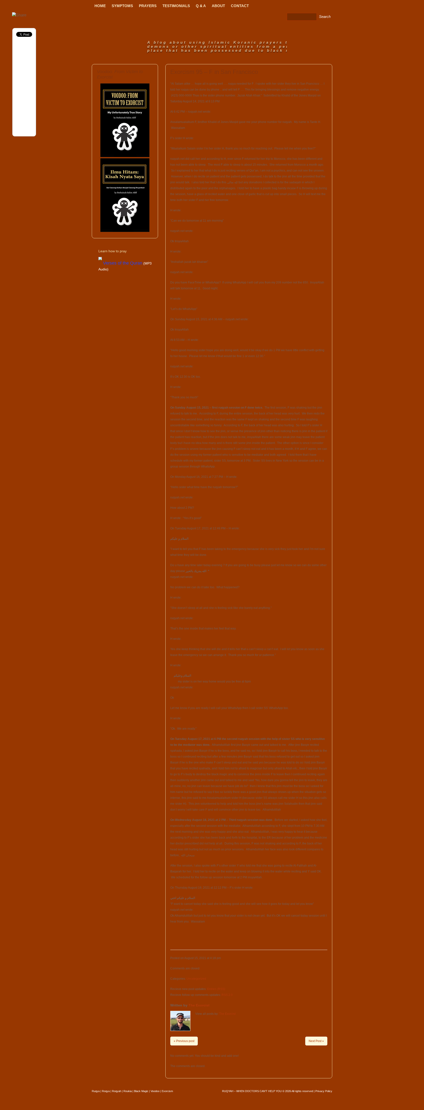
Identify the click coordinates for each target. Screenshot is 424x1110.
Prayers (148, 6)
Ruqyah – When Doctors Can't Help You (252, 1091)
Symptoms (122, 6)
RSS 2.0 (227, 995)
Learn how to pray (112, 251)
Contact (240, 6)
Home (100, 6)
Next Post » (316, 1041)
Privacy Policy (323, 1091)
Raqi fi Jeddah (273, 6)
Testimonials (176, 6)
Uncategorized (196, 978)
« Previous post (184, 1041)
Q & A (201, 6)
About (218, 6)
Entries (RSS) (216, 989)
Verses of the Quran (122, 263)
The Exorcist (199, 1005)
